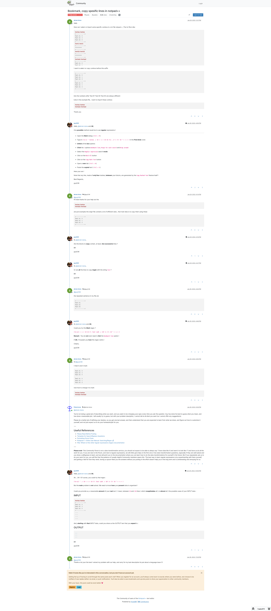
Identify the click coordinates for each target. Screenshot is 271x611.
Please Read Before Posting (86, 434)
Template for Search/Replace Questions (91, 436)
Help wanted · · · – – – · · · (76, 15)
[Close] (201, 573)
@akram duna (88, 407)
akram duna (77, 20)
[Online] (70, 408)
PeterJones (77, 407)
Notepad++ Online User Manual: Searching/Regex (94, 440)
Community (81, 3)
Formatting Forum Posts (85, 438)
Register (72, 587)
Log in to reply (198, 15)
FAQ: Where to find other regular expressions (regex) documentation (100, 443)
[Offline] (70, 22)
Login (79, 587)
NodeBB (134, 602)
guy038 (76, 123)
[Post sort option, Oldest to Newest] (189, 14)
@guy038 (87, 194)
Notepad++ (142, 598)
